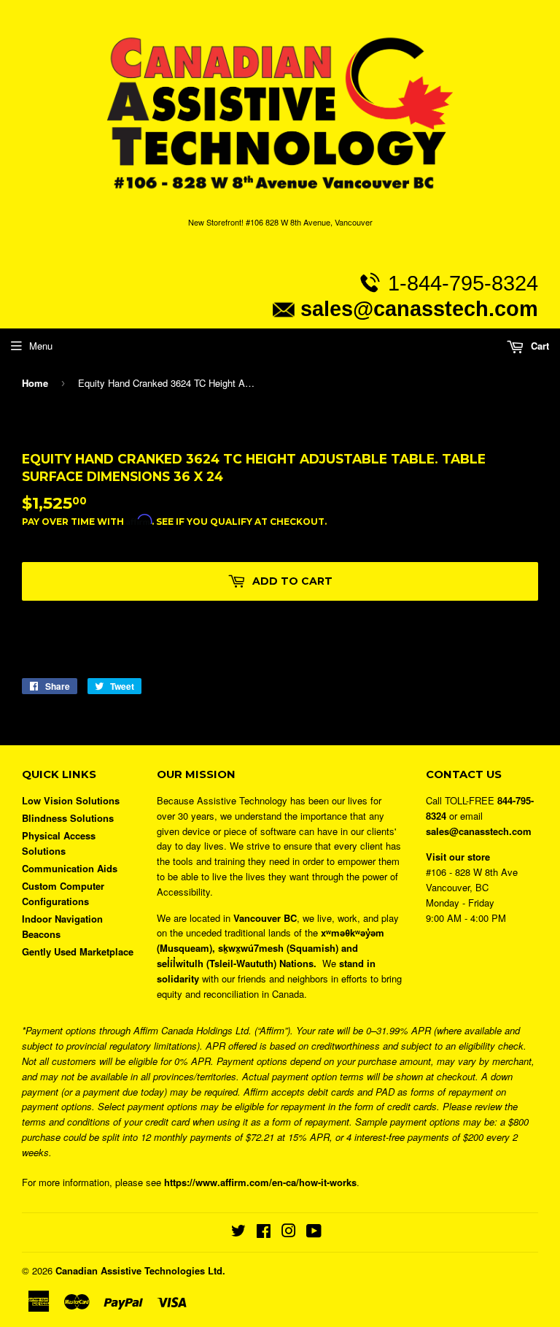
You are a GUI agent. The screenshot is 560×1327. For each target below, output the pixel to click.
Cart (538, 346)
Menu (40, 346)
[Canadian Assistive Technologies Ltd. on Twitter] (238, 1232)
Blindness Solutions (68, 818)
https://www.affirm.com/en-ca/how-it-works (260, 1182)
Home (35, 383)
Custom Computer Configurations (63, 893)
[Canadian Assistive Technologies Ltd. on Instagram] (288, 1232)
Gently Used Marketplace (77, 951)
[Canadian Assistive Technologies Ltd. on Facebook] (263, 1232)
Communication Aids (69, 868)
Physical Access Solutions (59, 843)
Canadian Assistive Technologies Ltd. (140, 1270)
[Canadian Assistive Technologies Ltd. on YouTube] (314, 1232)
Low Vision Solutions (71, 800)
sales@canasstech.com (419, 308)
